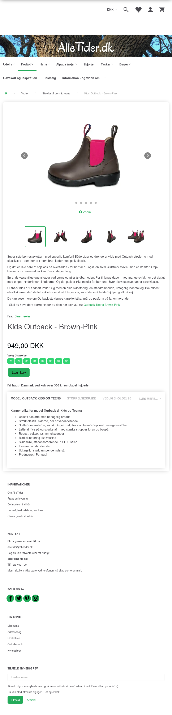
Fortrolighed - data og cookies (25, 510)
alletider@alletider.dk (20, 547)
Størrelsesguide (81, 398)
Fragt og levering (18, 498)
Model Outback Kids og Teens (36, 398)
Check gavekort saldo (20, 516)
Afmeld (31, 700)
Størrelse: (17, 355)
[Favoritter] (138, 9)
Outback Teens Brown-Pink (102, 305)
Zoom (87, 212)
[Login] (150, 9)
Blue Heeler (22, 316)
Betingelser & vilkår (19, 504)
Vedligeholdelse (117, 398)
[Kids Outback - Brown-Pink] (86, 155)
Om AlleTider (15, 492)
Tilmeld (15, 700)
